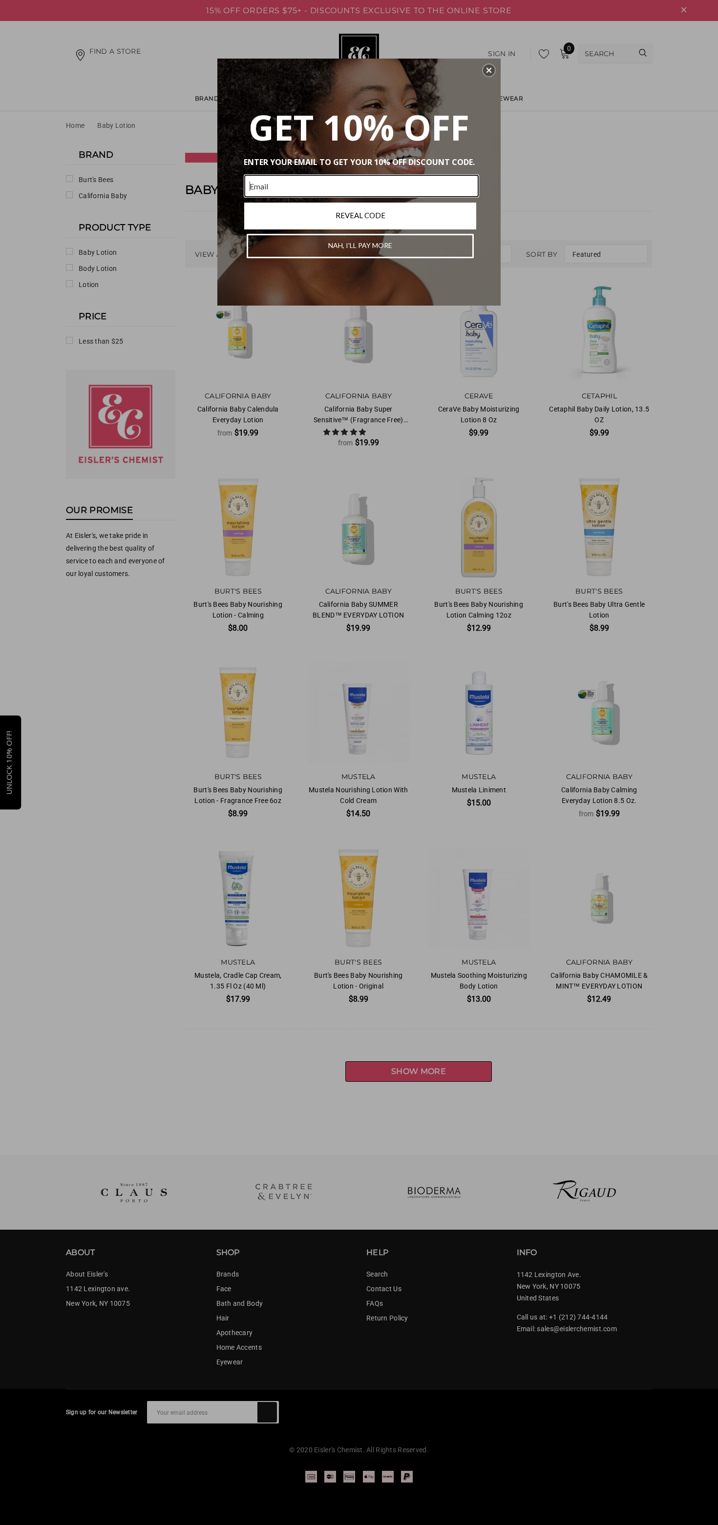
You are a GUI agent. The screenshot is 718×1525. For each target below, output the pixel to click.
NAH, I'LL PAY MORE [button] (360, 245)
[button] (489, 70)
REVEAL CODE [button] (360, 215)
